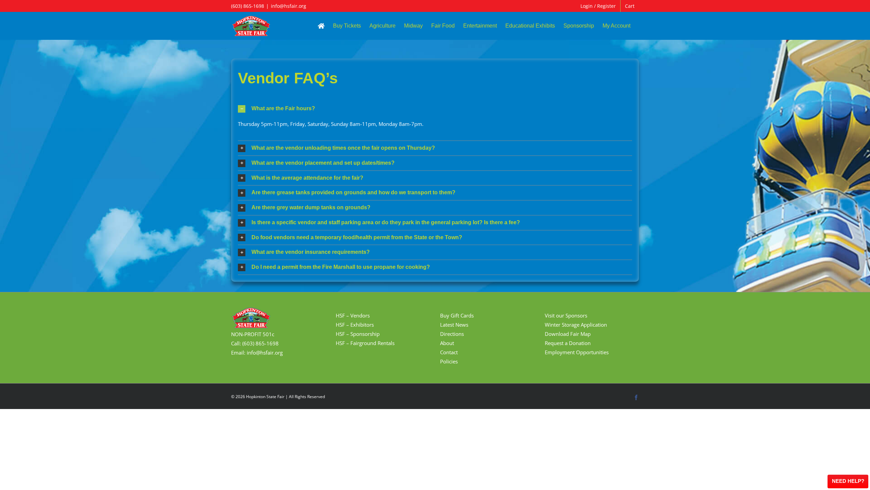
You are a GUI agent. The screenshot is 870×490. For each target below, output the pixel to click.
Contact (449, 352)
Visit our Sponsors (566, 315)
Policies (449, 361)
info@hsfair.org (288, 6)
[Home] (321, 25)
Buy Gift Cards (457, 315)
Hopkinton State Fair (265, 396)
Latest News (454, 324)
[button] (435, 108)
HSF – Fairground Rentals (365, 343)
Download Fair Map (568, 333)
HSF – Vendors (353, 315)
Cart (629, 6)
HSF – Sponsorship (358, 333)
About (447, 343)
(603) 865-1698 (247, 6)
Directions (452, 333)
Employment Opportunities (577, 352)
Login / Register (598, 6)
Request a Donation (568, 343)
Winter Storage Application (576, 324)
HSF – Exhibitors (355, 324)
